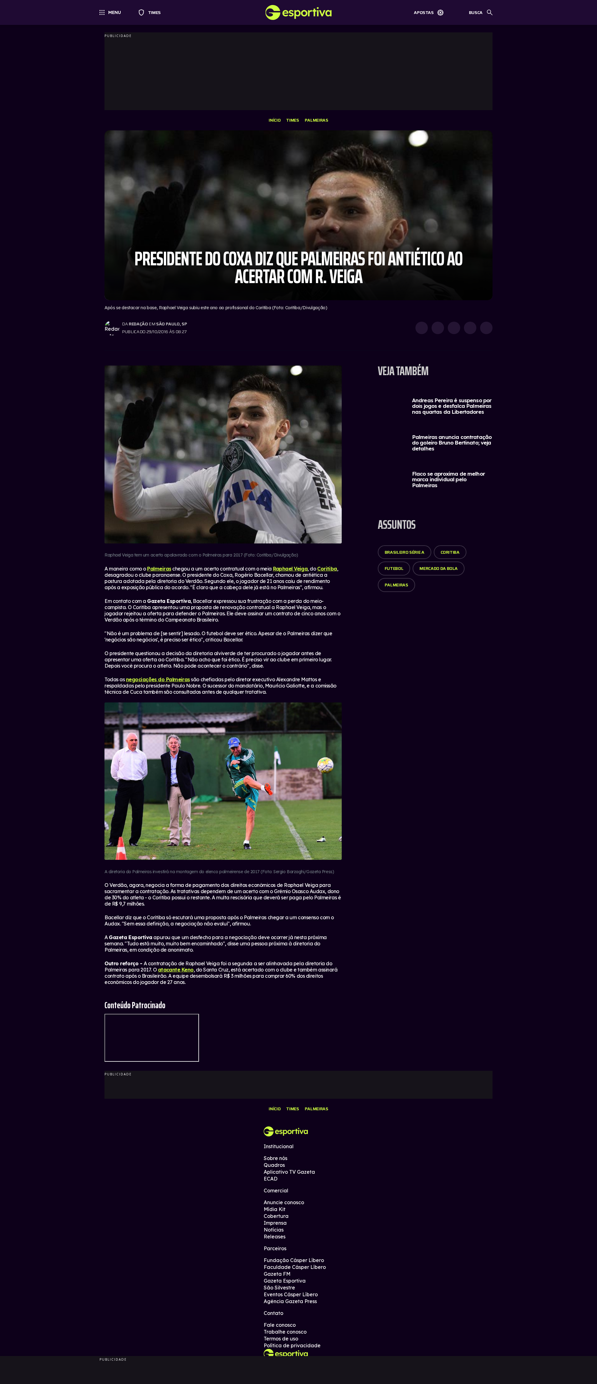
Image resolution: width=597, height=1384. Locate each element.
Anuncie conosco (284, 1202)
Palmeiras (316, 120)
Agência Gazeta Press (290, 1301)
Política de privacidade (292, 1345)
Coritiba (327, 569)
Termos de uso (281, 1338)
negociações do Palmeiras (158, 679)
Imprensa (275, 1223)
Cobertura (276, 1216)
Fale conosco (280, 1325)
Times (151, 12)
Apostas (424, 12)
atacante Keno (176, 970)
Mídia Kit (274, 1209)
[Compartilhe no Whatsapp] (438, 328)
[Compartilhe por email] (486, 328)
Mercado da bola (438, 568)
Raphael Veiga (290, 569)
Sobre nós (275, 1158)
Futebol (394, 568)
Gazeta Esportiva (285, 1281)
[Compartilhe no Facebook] (470, 328)
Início (274, 120)
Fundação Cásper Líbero (294, 1260)
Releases (274, 1236)
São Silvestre (279, 1287)
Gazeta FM (277, 1274)
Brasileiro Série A (404, 552)
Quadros (274, 1165)
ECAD (270, 1179)
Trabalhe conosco (285, 1332)
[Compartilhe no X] (454, 328)
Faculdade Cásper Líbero (295, 1267)
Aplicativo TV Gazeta (289, 1172)
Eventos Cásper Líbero (291, 1294)
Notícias (274, 1230)
